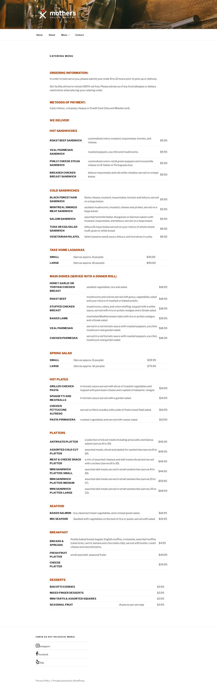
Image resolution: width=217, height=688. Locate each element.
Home (39, 35)
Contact (79, 35)
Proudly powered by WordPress (69, 680)
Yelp (42, 662)
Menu (64, 35)
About (52, 35)
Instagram (45, 646)
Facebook (43, 654)
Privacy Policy (43, 680)
